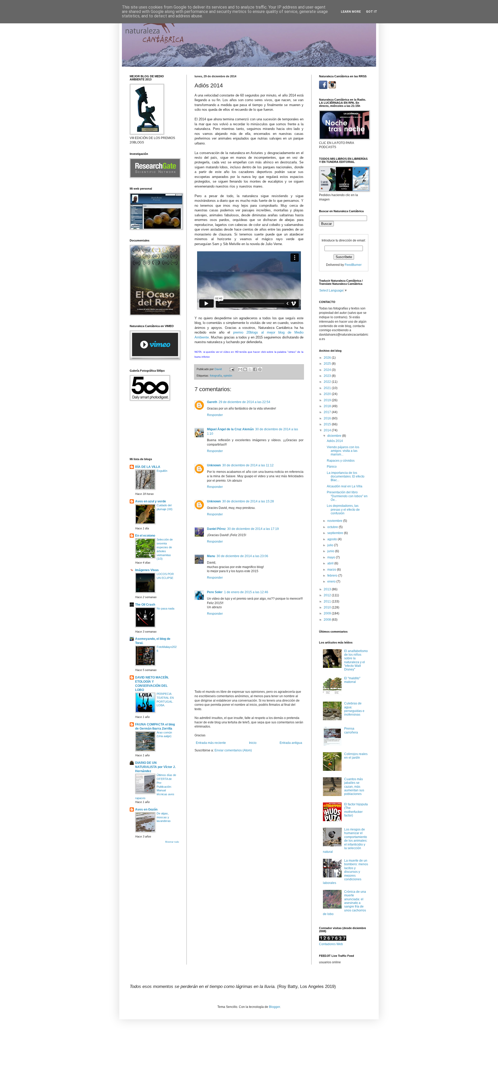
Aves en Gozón (146, 809)
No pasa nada (165, 608)
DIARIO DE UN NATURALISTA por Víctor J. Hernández (155, 767)
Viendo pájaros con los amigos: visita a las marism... (343, 450)
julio (330, 545)
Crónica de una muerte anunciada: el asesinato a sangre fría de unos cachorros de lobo (344, 903)
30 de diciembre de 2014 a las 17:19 (253, 529)
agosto (332, 539)
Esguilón (162, 470)
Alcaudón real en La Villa (344, 486)
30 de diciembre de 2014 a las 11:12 (248, 465)
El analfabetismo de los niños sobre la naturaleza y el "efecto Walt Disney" (356, 660)
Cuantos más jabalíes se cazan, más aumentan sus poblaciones (354, 786)
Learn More (351, 11)
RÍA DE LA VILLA (147, 467)
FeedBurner (353, 265)
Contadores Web (331, 944)
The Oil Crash (145, 604)
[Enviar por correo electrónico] (240, 369)
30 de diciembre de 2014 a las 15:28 (248, 501)
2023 (328, 376)
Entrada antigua (291, 743)
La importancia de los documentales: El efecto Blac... (345, 476)
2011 (328, 601)
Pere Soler (215, 592)
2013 (328, 589)
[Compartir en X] (250, 369)
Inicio (253, 743)
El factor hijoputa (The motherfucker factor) (356, 809)
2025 (328, 363)
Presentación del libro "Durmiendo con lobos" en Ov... (347, 496)
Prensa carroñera (351, 730)
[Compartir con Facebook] (255, 369)
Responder (215, 415)
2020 (328, 394)
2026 (328, 357)
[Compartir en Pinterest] (259, 369)
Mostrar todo (172, 842)
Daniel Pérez (216, 529)
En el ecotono (145, 535)
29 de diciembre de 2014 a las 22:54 (244, 402)
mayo (331, 557)
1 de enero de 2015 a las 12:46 (246, 592)
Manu (211, 556)
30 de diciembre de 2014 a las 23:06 (242, 556)
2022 (328, 382)
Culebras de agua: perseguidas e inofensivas (354, 709)
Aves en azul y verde (150, 501)
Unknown (214, 465)
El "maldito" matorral (352, 680)
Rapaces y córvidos (341, 460)
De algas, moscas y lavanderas (164, 817)
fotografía (216, 375)
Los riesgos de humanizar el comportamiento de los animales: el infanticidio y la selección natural (345, 841)
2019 (328, 400)
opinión (227, 375)
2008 (328, 619)
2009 (328, 613)
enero (331, 581)
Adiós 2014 (335, 441)
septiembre (335, 533)
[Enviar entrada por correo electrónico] (231, 369)
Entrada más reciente (211, 743)
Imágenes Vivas (147, 570)
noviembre (335, 521)
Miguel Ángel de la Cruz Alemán (230, 429)
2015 (328, 424)
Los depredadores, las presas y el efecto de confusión (343, 509)
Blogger (274, 1007)
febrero (332, 575)
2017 (328, 412)
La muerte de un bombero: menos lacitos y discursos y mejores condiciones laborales (345, 872)
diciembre (334, 436)
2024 (328, 370)
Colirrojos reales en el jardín (356, 755)
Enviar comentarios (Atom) (233, 750)
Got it (371, 11)
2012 (328, 595)
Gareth (212, 402)
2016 (328, 418)
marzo (332, 569)
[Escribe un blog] (245, 369)
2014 (328, 430)
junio (331, 551)
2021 (328, 388)
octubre (333, 527)
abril (330, 563)
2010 (328, 607)
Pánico (332, 466)
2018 (328, 406)
